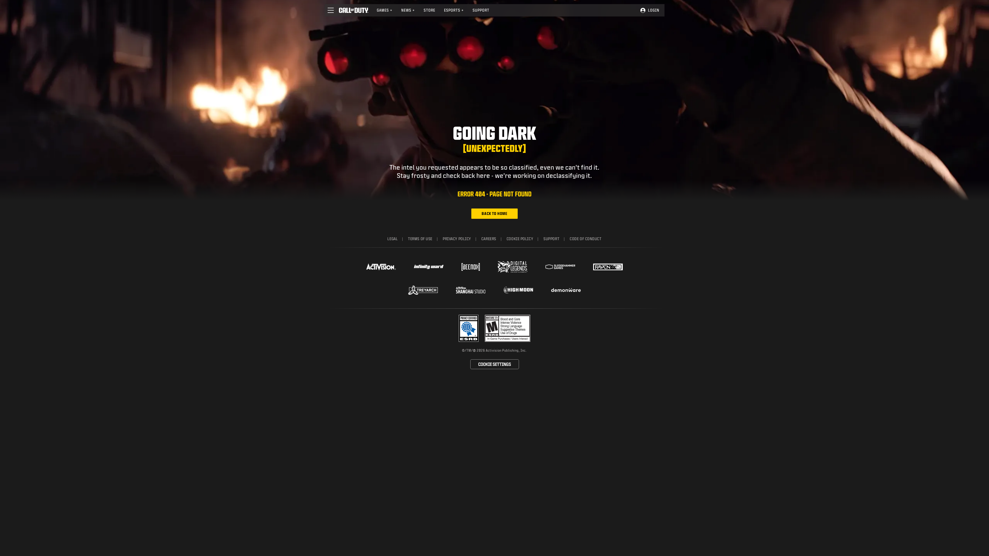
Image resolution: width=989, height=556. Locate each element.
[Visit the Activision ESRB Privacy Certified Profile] (469, 328)
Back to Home (494, 213)
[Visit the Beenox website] (471, 267)
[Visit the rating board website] (507, 328)
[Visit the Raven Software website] (608, 267)
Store (429, 10)
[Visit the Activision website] (381, 267)
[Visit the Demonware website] (566, 290)
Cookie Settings (494, 364)
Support (481, 10)
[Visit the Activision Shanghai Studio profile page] (470, 290)
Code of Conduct (585, 239)
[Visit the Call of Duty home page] (354, 10)
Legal (392, 239)
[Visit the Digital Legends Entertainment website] (512, 267)
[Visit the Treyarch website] (423, 290)
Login (653, 10)
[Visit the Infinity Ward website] (429, 267)
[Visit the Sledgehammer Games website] (560, 267)
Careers (488, 239)
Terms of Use (420, 239)
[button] (331, 10)
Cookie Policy (520, 239)
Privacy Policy (457, 239)
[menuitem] (385, 10)
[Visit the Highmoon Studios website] (518, 290)
